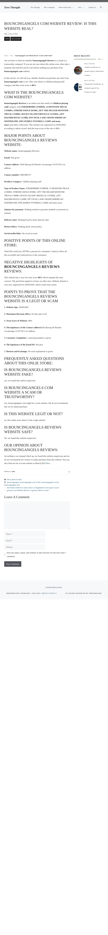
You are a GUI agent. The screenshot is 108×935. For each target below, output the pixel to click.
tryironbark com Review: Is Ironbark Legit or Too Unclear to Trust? (93, 88)
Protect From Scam (65, 7)
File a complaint (49, 7)
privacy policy (49, 593)
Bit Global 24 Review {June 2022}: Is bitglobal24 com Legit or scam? (33, 488)
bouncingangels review (50, 482)
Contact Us (92, 7)
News (80, 7)
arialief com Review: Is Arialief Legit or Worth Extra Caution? (94, 71)
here (48, 463)
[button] (101, 7)
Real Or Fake (15, 39)
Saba (5, 34)
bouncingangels (13, 482)
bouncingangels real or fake (30, 482)
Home (6, 55)
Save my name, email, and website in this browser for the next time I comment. (36, 554)
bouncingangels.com (12, 485)
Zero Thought (12, 7)
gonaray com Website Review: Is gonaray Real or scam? (28, 490)
